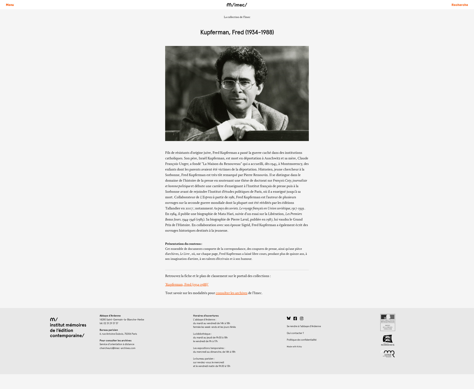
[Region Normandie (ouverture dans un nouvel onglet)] (424, 340)
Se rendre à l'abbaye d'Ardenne (304, 326)
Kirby (299, 347)
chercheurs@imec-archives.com (117, 348)
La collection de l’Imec (237, 17)
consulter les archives (231, 293)
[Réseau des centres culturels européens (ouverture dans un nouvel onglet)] (424, 353)
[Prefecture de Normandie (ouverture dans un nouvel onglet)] (424, 322)
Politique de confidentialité (301, 340)
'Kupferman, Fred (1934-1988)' (186, 284)
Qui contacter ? (295, 333)
